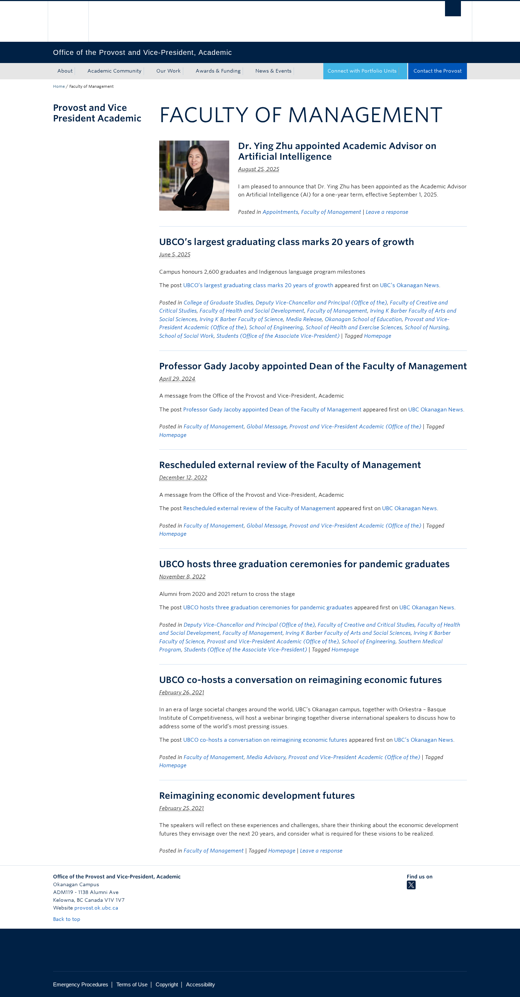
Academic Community (114, 71)
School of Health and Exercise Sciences (354, 327)
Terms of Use (132, 984)
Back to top (67, 919)
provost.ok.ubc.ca (96, 908)
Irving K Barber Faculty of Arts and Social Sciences (348, 633)
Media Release (304, 319)
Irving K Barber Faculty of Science (241, 319)
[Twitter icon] (411, 887)
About (65, 71)
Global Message (267, 426)
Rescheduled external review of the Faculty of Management (290, 465)
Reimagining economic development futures (257, 795)
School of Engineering (276, 327)
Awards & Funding (218, 71)
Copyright (167, 984)
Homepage (377, 336)
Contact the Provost (438, 71)
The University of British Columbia (68, 21)
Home (59, 86)
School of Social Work (186, 336)
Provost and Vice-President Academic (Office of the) (355, 426)
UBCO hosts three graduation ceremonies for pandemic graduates (304, 564)
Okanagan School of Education (363, 319)
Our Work (168, 71)
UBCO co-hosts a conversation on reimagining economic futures (300, 679)
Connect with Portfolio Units (362, 71)
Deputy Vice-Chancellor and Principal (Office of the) (321, 303)
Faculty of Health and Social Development (252, 311)
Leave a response (387, 212)
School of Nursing (427, 327)
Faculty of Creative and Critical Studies (366, 625)
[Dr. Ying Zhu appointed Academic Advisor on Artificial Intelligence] (194, 175)
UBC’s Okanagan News (409, 285)
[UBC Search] (453, 8)
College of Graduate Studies (218, 303)
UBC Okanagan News (435, 409)
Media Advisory (266, 757)
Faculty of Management (331, 212)
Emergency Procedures (80, 984)
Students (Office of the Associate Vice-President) (278, 336)
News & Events (273, 71)
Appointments (280, 212)
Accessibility (200, 984)
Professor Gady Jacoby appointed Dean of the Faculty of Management (313, 366)
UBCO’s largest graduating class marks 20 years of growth (286, 242)
